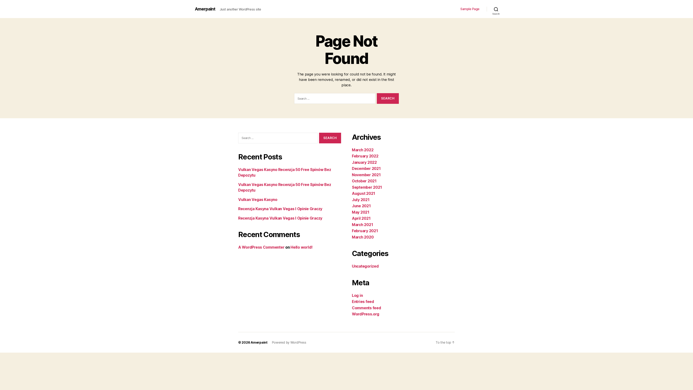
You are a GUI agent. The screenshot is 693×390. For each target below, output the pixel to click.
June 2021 (361, 206)
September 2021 (367, 187)
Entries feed (363, 301)
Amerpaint (205, 9)
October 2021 (364, 181)
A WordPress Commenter (261, 247)
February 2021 (365, 231)
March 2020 (363, 237)
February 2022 (365, 156)
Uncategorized (365, 266)
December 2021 (366, 168)
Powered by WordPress (289, 342)
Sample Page (470, 9)
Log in (357, 295)
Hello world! (302, 247)
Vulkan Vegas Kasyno (257, 199)
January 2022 (364, 162)
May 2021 (360, 212)
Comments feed (366, 308)
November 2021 (366, 175)
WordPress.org (365, 314)
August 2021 (363, 193)
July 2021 (361, 200)
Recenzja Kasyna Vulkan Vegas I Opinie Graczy (280, 209)
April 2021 (361, 218)
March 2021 (362, 224)
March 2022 (362, 150)
